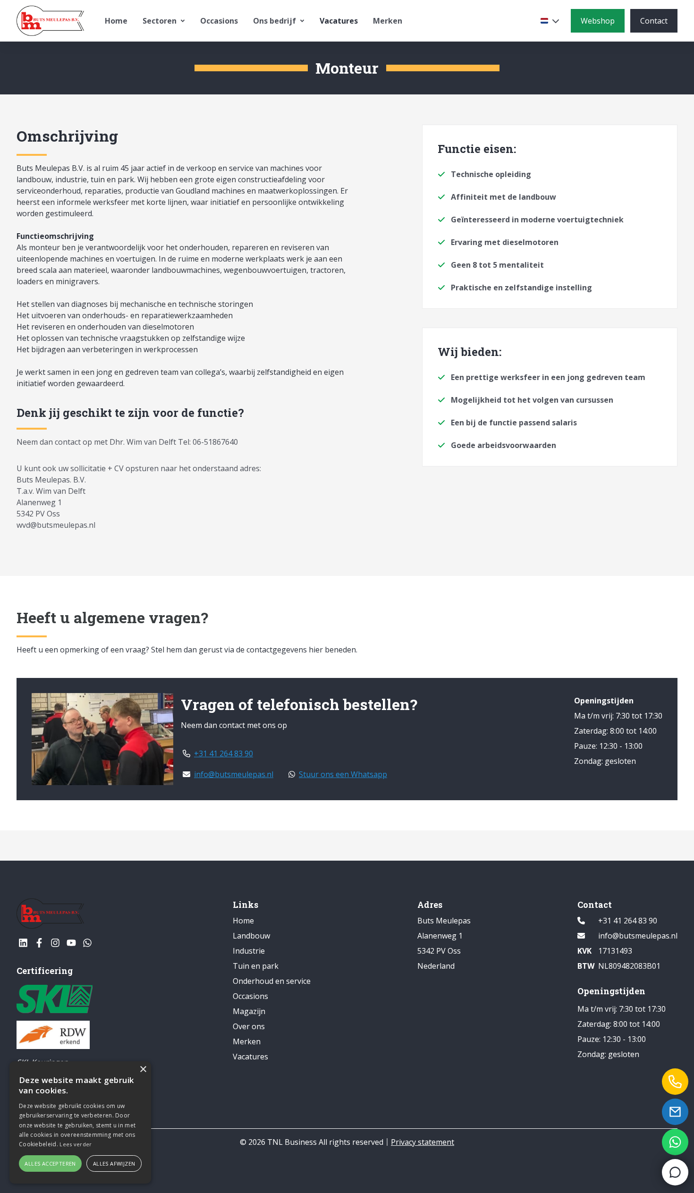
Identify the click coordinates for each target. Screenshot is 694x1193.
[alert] (80, 1122)
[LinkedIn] (23, 942)
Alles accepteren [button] (50, 1163)
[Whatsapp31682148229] (675, 1142)
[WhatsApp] (87, 942)
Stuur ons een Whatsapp (343, 774)
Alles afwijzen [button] (114, 1163)
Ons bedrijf (274, 21)
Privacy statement (422, 1142)
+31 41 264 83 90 (223, 753)
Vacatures (339, 21)
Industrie (249, 951)
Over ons (249, 1026)
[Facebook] (39, 942)
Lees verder (75, 1144)
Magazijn (249, 1011)
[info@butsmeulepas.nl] (675, 1112)
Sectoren (160, 21)
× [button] (142, 1069)
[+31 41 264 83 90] (675, 1081)
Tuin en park (256, 966)
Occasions (219, 21)
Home (116, 21)
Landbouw (251, 936)
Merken (387, 21)
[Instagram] (55, 942)
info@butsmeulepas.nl (233, 774)
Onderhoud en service (272, 981)
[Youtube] (71, 942)
